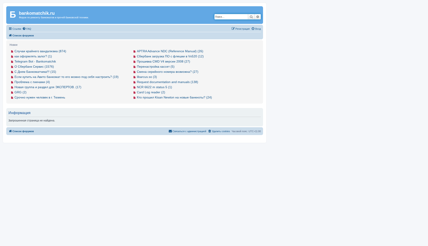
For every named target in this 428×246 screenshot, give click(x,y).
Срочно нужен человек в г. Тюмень (39, 97)
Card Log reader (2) (151, 92)
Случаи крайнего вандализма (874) (40, 51)
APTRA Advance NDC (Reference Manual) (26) (170, 51)
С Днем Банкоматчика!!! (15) (35, 71)
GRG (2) (20, 92)
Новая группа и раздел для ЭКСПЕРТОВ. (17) (47, 87)
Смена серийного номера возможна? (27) (167, 71)
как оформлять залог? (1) (33, 56)
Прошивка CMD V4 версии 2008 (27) (163, 61)
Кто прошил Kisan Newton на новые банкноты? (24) (174, 97)
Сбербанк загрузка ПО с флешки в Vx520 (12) (170, 56)
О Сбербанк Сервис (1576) (34, 66)
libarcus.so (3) (147, 77)
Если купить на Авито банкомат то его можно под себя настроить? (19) (66, 77)
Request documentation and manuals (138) (167, 82)
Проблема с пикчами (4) (32, 82)
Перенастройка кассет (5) (156, 66)
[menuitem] (26, 28)
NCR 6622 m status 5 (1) (154, 87)
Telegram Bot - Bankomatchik (35, 61)
